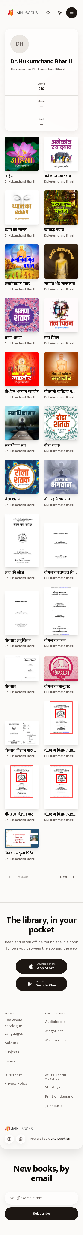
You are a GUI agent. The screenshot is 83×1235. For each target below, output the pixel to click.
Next (63, 876)
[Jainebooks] (22, 12)
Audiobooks (55, 1022)
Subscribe (41, 1213)
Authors (11, 1043)
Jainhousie (53, 1106)
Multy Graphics (59, 1139)
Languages (14, 1033)
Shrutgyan (54, 1087)
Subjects (12, 1052)
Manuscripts (55, 1040)
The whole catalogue (13, 1023)
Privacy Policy (16, 1083)
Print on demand (59, 1096)
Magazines (54, 1031)
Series (10, 1061)
